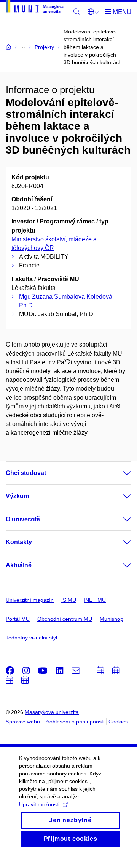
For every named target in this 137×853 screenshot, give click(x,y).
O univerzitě (23, 519)
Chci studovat (26, 473)
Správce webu (23, 721)
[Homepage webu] (35, 8)
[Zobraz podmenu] (119, 473)
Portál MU (18, 619)
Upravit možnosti (39, 804)
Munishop (111, 619)
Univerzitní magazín (30, 600)
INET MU (95, 600)
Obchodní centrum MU (64, 619)
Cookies (118, 721)
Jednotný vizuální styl (31, 638)
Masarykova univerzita (52, 712)
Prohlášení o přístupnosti (74, 721)
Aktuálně (19, 565)
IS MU (68, 600)
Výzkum (17, 496)
